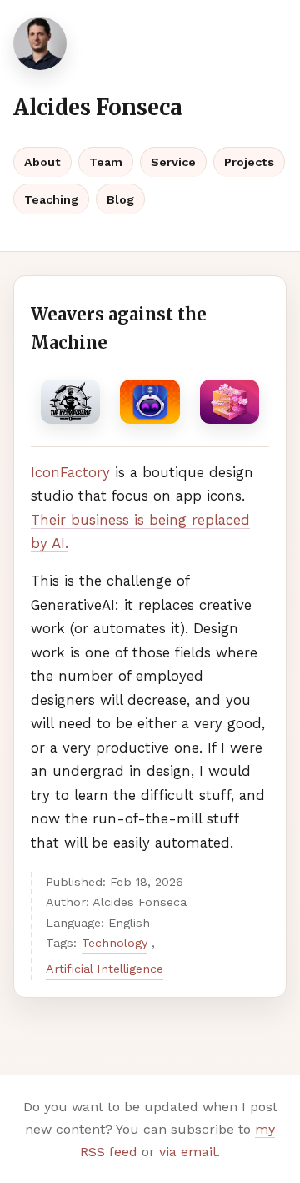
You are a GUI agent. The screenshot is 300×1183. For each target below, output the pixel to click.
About (42, 162)
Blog (120, 199)
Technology (115, 942)
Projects (249, 162)
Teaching (51, 199)
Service (173, 162)
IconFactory (70, 472)
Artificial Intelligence (104, 968)
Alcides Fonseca (97, 107)
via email (188, 1152)
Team (105, 162)
